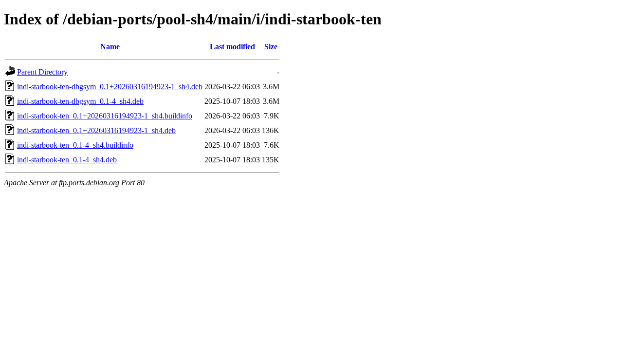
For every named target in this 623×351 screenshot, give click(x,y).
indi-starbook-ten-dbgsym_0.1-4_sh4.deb (80, 101)
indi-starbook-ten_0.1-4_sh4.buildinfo (75, 145)
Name (110, 46)
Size (270, 46)
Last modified (232, 46)
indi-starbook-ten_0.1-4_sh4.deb (67, 160)
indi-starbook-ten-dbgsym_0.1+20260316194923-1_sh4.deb (109, 86)
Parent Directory (42, 72)
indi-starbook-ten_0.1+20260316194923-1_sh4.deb (96, 130)
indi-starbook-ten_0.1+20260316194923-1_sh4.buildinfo (104, 116)
